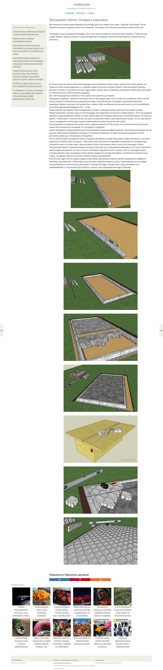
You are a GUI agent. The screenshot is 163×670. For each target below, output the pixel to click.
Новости (80, 12)
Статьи (90, 12)
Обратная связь (100, 660)
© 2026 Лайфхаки (17, 660)
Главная (69, 12)
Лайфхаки (81, 5)
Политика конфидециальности (62, 663)
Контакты (56, 660)
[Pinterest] (80, 579)
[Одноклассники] (100, 579)
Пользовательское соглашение (69, 660)
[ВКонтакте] (59, 579)
